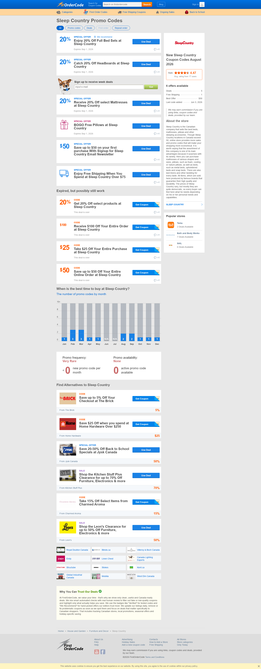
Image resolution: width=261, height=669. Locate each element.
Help (96, 645)
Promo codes (74, 28)
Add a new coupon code (133, 645)
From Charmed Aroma (70, 513)
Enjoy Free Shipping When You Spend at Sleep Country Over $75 (100, 175)
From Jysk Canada (69, 461)
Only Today (182, 645)
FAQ (96, 642)
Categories (67, 12)
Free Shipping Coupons (134, 12)
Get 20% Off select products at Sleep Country (97, 205)
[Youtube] (97, 651)
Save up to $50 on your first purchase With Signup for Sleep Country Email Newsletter (98, 151)
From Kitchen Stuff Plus (71, 488)
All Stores (181, 639)
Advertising (127, 639)
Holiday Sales (128, 642)
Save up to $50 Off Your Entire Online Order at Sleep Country (97, 273)
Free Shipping (156, 645)
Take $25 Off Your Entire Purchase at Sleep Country (100, 250)
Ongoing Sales (167, 12)
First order (103, 28)
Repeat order (121, 28)
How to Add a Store (158, 642)
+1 (158, 49)
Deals (89, 28)
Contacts (153, 639)
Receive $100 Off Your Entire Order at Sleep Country (101, 227)
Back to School (197, 12)
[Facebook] (103, 651)
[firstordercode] (70, 4)
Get (151, 87)
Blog (161, 4)
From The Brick (67, 410)
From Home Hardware (70, 436)
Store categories (185, 642)
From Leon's (66, 540)
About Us (98, 639)
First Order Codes (98, 12)
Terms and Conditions (154, 657)
